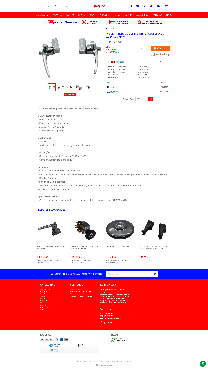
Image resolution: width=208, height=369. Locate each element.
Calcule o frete (128, 99)
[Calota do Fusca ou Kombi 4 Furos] (120, 240)
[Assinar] (155, 274)
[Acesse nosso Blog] (111, 323)
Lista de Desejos (71, 94)
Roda (43, 298)
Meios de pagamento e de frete (82, 291)
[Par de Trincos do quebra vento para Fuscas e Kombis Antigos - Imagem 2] (61, 87)
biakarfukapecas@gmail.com (111, 318)
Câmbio (43, 294)
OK (151, 99)
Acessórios (44, 307)
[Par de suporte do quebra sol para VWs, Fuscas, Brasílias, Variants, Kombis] (155, 238)
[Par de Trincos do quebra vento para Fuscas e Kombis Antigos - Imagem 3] (70, 87)
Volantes (44, 291)
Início (109, 29)
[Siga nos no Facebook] (101, 323)
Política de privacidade (79, 294)
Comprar (162, 48)
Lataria (43, 305)
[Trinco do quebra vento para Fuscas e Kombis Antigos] (52, 240)
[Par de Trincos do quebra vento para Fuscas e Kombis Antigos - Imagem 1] (52, 87)
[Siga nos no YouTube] (104, 323)
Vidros (115, 29)
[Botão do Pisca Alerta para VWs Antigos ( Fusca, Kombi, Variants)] (86, 240)
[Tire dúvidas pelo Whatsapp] (203, 364)
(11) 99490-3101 (47, 6)
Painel (43, 296)
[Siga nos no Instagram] (107, 323)
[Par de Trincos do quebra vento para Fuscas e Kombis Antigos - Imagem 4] (79, 87)
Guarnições (123, 29)
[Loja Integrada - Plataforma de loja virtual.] (104, 365)
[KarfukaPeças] (99, 6)
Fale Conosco (76, 289)
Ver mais (52, 250)
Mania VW (44, 310)
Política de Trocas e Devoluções (82, 296)
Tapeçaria (44, 301)
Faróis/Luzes (45, 289)
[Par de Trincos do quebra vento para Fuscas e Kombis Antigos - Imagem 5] (88, 87)
